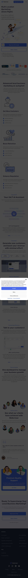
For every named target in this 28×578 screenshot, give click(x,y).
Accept (14, 288)
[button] (26, 279)
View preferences (14, 296)
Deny (14, 292)
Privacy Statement (16, 298)
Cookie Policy (9, 298)
